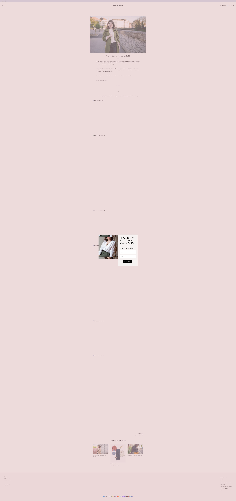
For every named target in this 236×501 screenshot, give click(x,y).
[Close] (136, 236)
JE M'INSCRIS (128, 261)
